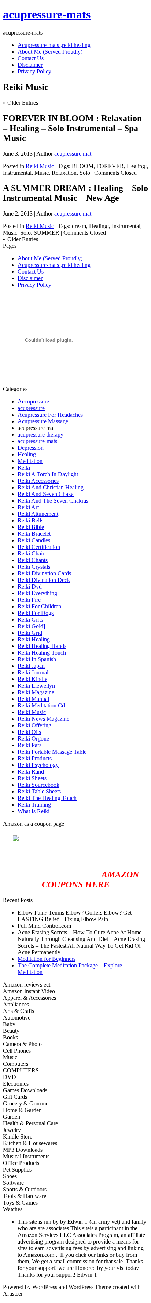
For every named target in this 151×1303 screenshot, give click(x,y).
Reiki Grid (30, 633)
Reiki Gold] (31, 626)
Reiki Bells (30, 520)
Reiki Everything (37, 593)
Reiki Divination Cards (44, 573)
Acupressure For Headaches (50, 415)
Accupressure (33, 401)
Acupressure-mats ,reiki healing (54, 265)
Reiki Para (30, 745)
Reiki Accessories (38, 481)
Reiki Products (35, 758)
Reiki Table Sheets (39, 791)
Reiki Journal (33, 672)
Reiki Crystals (34, 567)
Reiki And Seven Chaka (46, 494)
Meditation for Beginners (47, 959)
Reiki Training (34, 804)
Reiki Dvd (30, 586)
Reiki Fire (29, 600)
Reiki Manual (33, 699)
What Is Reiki (33, 811)
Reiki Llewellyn (36, 686)
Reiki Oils (29, 732)
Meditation (30, 461)
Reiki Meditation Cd (41, 705)
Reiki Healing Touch (42, 652)
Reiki (24, 467)
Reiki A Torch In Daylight (48, 474)
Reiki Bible (31, 527)
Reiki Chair (31, 553)
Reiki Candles (34, 540)
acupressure (31, 408)
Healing (27, 454)
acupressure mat (72, 154)
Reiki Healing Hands (42, 646)
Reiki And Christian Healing (51, 487)
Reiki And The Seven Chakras (53, 500)
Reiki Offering (34, 725)
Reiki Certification (39, 547)
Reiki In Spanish (37, 659)
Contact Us (31, 271)
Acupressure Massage (43, 421)
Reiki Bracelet (34, 534)
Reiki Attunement (38, 514)
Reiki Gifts (30, 619)
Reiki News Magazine (43, 719)
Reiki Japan (31, 666)
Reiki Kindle (32, 679)
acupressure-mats (47, 14)
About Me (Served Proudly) (50, 258)
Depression (31, 448)
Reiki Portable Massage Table (52, 752)
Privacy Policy (34, 285)
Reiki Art (28, 507)
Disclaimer (30, 278)
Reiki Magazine (36, 692)
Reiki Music (40, 166)
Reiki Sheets (32, 778)
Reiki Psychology (38, 765)
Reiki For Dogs (36, 613)
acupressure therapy (40, 434)
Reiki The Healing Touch (47, 798)
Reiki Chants (33, 560)
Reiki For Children (39, 606)
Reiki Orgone (33, 738)
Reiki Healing (34, 639)
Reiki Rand (31, 771)
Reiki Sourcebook (38, 785)
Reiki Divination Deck (44, 580)
